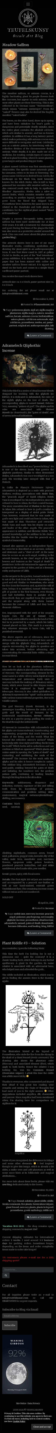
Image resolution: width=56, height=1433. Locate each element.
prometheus (27, 322)
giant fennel (12, 1207)
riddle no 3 (48, 1210)
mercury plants (28, 1207)
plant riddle (40, 1201)
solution (29, 1201)
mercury (30, 913)
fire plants (26, 1204)
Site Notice (21, 1403)
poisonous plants (21, 310)
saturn (40, 313)
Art (52, 304)
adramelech (10, 923)
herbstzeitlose (46, 316)
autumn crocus (30, 316)
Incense (49, 908)
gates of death (33, 923)
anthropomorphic (40, 325)
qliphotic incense (16, 920)
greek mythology (33, 1210)
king (44, 926)
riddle (50, 1201)
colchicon (15, 322)
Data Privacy (33, 1403)
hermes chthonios (17, 926)
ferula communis (11, 1204)
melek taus (19, 913)
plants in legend (45, 1207)
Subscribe (9, 1325)
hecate (17, 316)
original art (24, 325)
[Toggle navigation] (28, 4)
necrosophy (47, 917)
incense (40, 913)
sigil (51, 319)
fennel (20, 1201)
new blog (7, 1184)
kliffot (50, 926)
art (44, 322)
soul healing (34, 926)
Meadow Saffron (15, 45)
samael (21, 923)
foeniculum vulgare (43, 1204)
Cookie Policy (19, 1421)
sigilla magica (29, 313)
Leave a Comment (40, 335)
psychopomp (33, 917)
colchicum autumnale (37, 319)
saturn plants (18, 319)
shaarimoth (47, 923)
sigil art (35, 310)
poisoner (21, 917)
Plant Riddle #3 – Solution (24, 943)
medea (38, 322)
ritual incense (46, 920)
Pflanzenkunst (42, 304)
